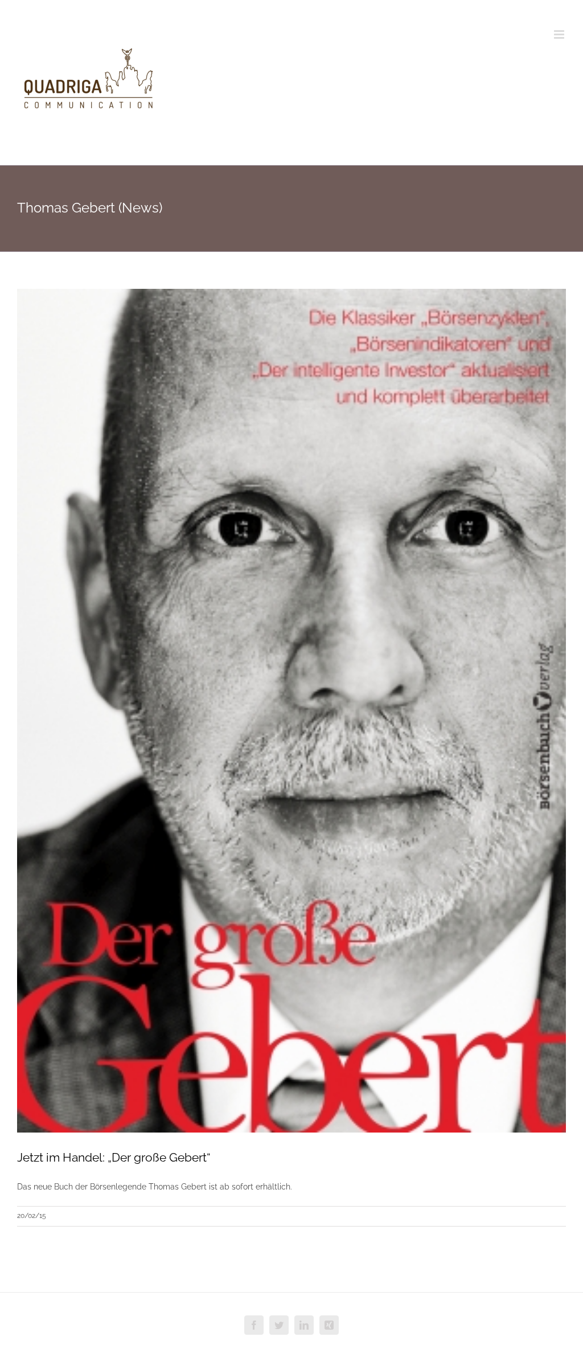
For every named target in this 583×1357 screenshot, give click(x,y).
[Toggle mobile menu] (560, 34)
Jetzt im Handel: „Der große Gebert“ (114, 1157)
